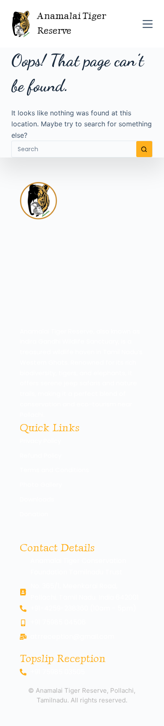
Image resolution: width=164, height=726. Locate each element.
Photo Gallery (41, 484)
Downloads (37, 499)
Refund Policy (40, 455)
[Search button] (144, 149)
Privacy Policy (40, 440)
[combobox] (74, 149)
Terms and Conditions (54, 469)
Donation (34, 514)
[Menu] (148, 24)
